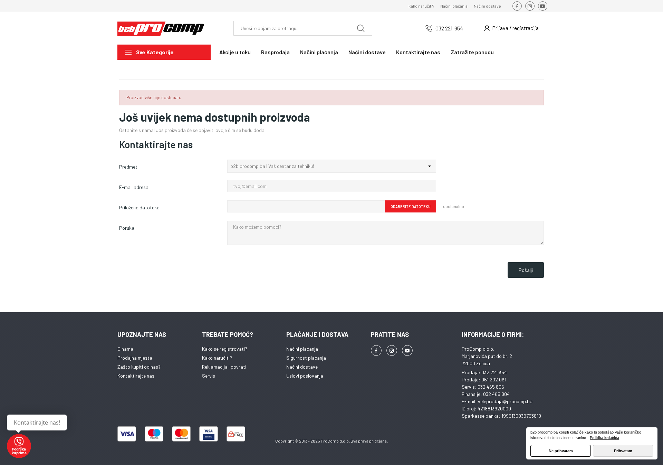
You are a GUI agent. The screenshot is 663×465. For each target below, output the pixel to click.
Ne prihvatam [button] (561, 451)
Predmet (128, 167)
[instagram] (530, 6)
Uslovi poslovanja (304, 376)
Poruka (126, 228)
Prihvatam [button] (623, 451)
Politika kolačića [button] (604, 438)
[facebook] (517, 6)
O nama (125, 349)
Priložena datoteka (139, 207)
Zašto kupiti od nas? (139, 367)
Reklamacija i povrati (224, 367)
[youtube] (542, 6)
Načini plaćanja (454, 5)
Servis (208, 376)
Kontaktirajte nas (135, 376)
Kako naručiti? (421, 5)
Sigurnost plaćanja (306, 358)
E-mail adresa (133, 187)
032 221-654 (449, 28)
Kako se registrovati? (224, 349)
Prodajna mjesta (134, 358)
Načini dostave (487, 5)
